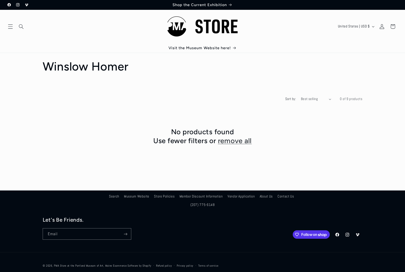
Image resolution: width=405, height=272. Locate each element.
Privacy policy (185, 265)
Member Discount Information (201, 196)
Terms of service (208, 265)
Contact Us (286, 196)
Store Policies (164, 196)
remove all (235, 140)
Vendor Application (241, 196)
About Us (266, 196)
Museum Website (136, 196)
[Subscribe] (125, 234)
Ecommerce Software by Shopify (132, 265)
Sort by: (290, 99)
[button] (10, 26)
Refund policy (164, 265)
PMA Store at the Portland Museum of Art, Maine (83, 265)
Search (114, 196)
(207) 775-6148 (202, 205)
